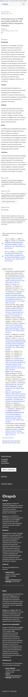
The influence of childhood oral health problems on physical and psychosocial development (14, 255)
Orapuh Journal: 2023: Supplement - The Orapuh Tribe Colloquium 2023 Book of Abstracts (15, 399)
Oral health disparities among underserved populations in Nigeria (15, 242)
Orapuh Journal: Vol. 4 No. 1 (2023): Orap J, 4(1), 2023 (15, 330)
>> (14, 438)
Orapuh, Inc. (13, 505)
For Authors (4, 461)
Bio (2, 32)
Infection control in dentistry (13, 431)
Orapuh (21, 627)
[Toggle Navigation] (23, 4)
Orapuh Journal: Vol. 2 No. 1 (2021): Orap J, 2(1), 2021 (15, 347)
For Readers (4, 459)
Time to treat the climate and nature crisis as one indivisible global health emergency (14, 327)
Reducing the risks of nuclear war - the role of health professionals (15, 384)
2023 (2, 12)
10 (11, 438)
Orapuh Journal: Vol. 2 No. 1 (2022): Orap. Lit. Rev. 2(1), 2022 (15, 246)
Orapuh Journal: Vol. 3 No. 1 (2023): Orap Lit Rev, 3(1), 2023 (15, 259)
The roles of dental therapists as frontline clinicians (14, 310)
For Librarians (5, 463)
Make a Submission (9, 470)
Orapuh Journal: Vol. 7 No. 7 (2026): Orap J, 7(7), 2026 (14, 419)
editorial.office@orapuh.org (13, 580)
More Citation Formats (8, 201)
